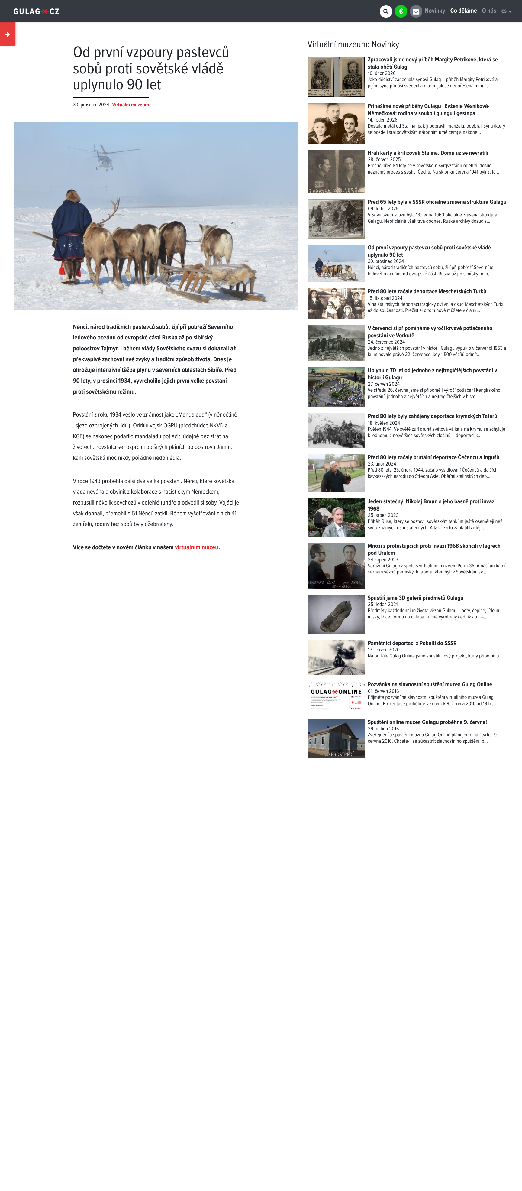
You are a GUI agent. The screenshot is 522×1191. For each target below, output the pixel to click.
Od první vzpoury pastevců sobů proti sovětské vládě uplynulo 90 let (429, 251)
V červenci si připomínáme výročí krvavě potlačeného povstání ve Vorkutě (430, 332)
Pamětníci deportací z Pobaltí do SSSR (412, 643)
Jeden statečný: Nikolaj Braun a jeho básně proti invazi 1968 (432, 505)
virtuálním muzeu (196, 548)
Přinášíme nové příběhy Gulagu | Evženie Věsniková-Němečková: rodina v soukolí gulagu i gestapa (429, 109)
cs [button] (504, 11)
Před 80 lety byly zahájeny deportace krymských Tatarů (432, 416)
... (502, 656)
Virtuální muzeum (337, 45)
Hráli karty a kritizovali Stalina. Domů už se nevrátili (428, 153)
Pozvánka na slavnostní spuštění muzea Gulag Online (430, 685)
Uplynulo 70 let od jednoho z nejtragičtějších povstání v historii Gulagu (432, 374)
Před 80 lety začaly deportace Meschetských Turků (427, 292)
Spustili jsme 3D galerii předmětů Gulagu (416, 598)
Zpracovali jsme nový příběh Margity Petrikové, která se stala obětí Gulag (433, 63)
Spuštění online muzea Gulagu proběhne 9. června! (427, 722)
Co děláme (463, 11)
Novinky (435, 11)
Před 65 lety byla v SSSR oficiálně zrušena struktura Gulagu (437, 202)
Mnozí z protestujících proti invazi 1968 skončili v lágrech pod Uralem (434, 549)
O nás (489, 11)
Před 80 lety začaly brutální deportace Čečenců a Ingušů (434, 458)
